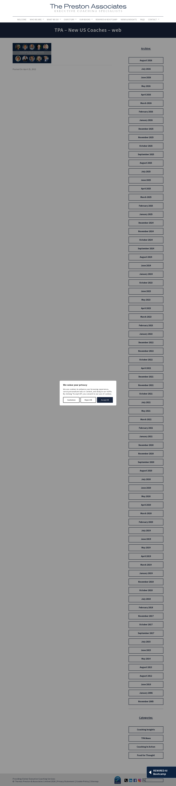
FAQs (142, 19)
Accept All (105, 400)
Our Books (84, 19)
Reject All (88, 400)
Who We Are (36, 19)
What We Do (53, 19)
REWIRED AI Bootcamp (106, 19)
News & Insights (129, 19)
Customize (71, 400)
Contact (152, 19)
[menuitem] (22, 19)
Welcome (21, 19)
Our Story (69, 19)
